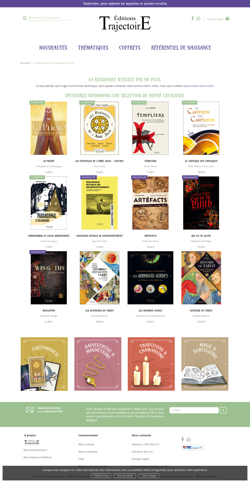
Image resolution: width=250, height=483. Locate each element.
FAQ (81, 459)
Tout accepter (124, 475)
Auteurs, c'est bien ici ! (146, 444)
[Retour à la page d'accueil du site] (125, 23)
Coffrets (129, 48)
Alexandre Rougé (48, 315)
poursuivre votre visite (199, 86)
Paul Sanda (99, 166)
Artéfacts (150, 235)
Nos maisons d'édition (37, 457)
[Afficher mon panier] (226, 19)
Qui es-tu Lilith (201, 235)
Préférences (101, 475)
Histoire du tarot (201, 310)
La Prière (48, 161)
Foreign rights (140, 459)
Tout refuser (148, 475)
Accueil (25, 63)
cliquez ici (91, 420)
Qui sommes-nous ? (35, 450)
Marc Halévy (194, 166)
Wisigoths (49, 310)
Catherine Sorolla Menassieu (150, 315)
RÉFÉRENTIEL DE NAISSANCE (181, 48)
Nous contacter (88, 451)
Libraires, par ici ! (142, 451)
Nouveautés (53, 48)
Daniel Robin (150, 166)
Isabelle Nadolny (99, 315)
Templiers (150, 161)
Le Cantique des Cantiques (201, 161)
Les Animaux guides (150, 310)
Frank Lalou (208, 166)
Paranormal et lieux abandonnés (48, 235)
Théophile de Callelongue (49, 166)
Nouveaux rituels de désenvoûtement (100, 235)
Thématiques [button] (93, 48)
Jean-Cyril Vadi (99, 240)
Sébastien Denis (150, 240)
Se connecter (215, 19)
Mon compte (86, 444)
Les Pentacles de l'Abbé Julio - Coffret (99, 161)
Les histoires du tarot (99, 310)
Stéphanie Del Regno (201, 240)
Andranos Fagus (49, 240)
